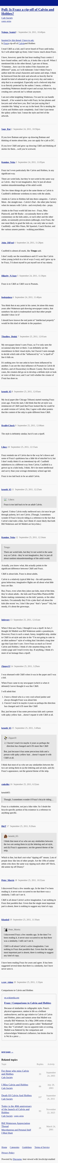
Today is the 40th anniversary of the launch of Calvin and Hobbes (16, 1109)
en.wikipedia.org (11, 998)
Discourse (17, 1159)
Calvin (21, 43)
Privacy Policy (8, 1153)
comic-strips (6, 21)
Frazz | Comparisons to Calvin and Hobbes (27, 1003)
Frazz (6, 43)
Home (4, 1147)
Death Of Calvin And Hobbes (16, 1095)
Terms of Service (42, 1147)
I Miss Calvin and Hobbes (14, 1084)
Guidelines (27, 1147)
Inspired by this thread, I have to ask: (17, 40)
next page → (7, 1052)
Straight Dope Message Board (14, 3)
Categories (14, 1147)
